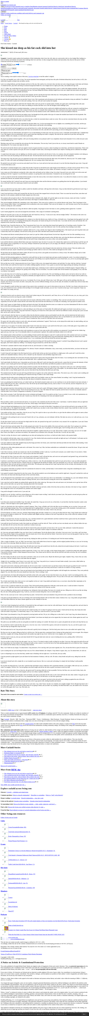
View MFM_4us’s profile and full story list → (13, 785)
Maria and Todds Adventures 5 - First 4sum (16, 759)
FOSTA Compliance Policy (24, 954)
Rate (5, 31)
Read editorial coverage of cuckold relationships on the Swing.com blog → (30, 810)
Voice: (16, 65)
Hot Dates (37, 6)
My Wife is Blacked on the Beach (13, 780)
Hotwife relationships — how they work (32, 798)
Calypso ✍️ (7, 39)
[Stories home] (1, 64)
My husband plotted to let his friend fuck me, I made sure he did (21, 778)
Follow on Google (6, 15)
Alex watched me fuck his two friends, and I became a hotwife (21, 754)
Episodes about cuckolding (21, 801)
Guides (50, 8)
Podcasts (13, 8)
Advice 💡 (7, 37)
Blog (12, 951)
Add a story (13, 731)
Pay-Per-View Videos (10, 35)
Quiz (28, 10)
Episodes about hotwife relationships (40, 801)
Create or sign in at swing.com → (33, 694)
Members (4, 891)
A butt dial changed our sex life (12, 761)
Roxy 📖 (6, 40)
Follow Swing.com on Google (9, 817)
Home (2, 23)
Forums (33, 8)
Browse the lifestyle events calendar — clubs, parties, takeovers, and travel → (35, 804)
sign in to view (37, 710)
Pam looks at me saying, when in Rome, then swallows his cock (22, 756)
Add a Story (7, 34)
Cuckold (15, 23)
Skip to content (5, 1)
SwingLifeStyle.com (34, 13)
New (5, 28)
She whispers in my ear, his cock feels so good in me (18, 751)
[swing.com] (10, 20)
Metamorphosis (8, 763)
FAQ (14, 10)
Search (6, 32)
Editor (7, 13)
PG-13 (14, 68)
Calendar (20, 6)
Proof (10, 68)
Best (5, 29)
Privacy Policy (12, 954)
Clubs (54, 6)
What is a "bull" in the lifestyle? (54, 795)
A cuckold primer (15, 798)
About (15, 951)
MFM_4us (11, 710)
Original (4, 68)
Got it (84, 1014)
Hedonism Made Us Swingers (12, 753)
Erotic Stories (8, 23)
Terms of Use (4, 954)
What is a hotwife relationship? (21, 795)
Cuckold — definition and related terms (17, 792)
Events (9, 6)
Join (18, 20)
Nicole (3, 66)
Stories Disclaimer (37, 954)
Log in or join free (33, 76)
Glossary (65, 8)
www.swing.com (13, 937)
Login (8, 5)
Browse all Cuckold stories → (9, 766)
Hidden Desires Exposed (11, 758)
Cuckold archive (29, 723)
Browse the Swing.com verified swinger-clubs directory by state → (26, 807)
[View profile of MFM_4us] (3, 707)
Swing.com (18, 13)
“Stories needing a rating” (46, 731)
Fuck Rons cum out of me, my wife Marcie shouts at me (19, 782)
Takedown (8, 951)
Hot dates (4, 868)
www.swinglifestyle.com (17, 939)
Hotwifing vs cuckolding (37, 795)
